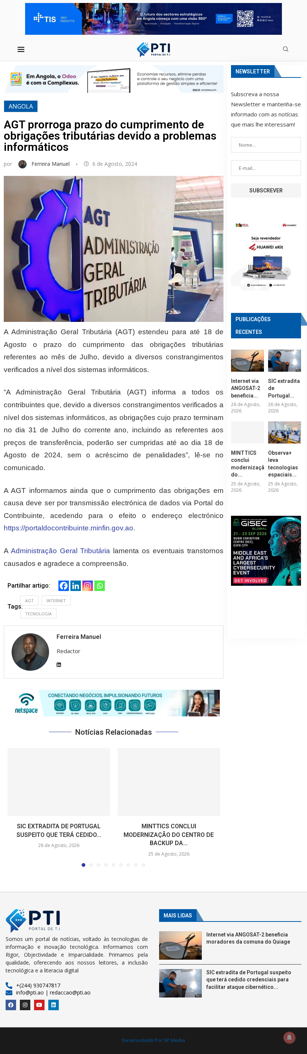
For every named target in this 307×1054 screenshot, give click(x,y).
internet (56, 600)
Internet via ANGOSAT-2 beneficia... (245, 388)
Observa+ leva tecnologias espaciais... (283, 464)
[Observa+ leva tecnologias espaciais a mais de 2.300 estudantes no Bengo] (284, 432)
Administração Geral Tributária (60, 551)
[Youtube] (39, 1005)
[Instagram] (87, 586)
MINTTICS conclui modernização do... (247, 464)
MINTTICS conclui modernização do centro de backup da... (169, 835)
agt (29, 600)
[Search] (285, 50)
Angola (21, 106)
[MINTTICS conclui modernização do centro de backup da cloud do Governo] (169, 782)
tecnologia (38, 613)
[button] (113, 703)
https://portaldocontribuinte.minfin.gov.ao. (69, 528)
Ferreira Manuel (51, 163)
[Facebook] (63, 586)
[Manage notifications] (289, 1038)
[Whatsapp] (99, 586)
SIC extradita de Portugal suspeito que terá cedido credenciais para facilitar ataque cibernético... (248, 979)
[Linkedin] (75, 586)
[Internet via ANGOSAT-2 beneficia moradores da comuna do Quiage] (247, 361)
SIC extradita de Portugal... (284, 388)
